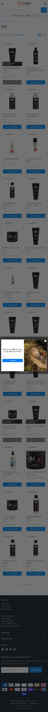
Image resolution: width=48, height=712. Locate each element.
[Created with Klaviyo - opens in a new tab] (24, 372)
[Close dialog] (45, 341)
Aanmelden (12, 360)
